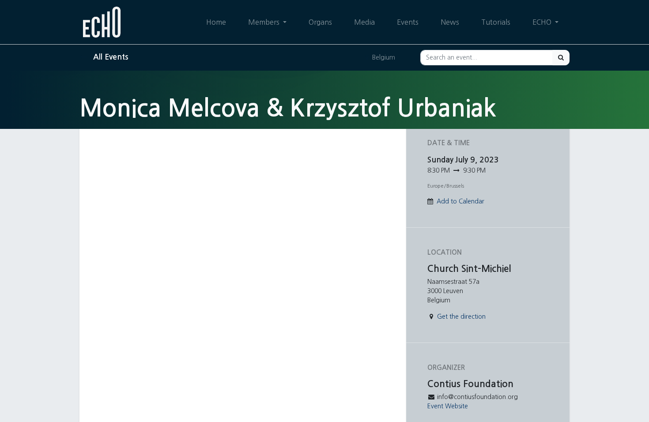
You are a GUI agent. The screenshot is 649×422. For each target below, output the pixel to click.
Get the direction (461, 316)
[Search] (561, 57)
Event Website (447, 406)
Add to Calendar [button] (460, 201)
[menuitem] (216, 22)
